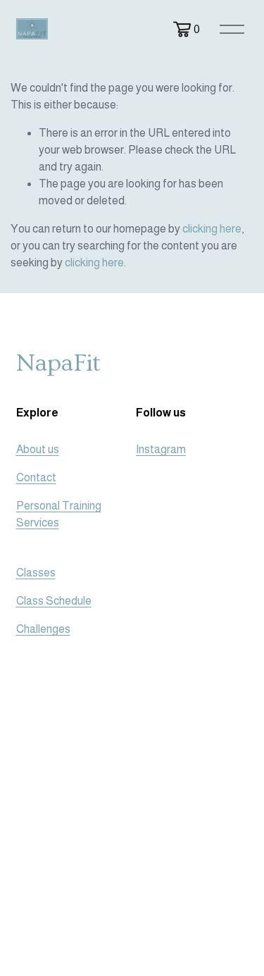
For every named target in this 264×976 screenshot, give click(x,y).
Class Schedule (54, 601)
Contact (36, 477)
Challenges (43, 629)
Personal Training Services (58, 514)
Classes (36, 573)
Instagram (161, 449)
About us (37, 449)
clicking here (211, 229)
